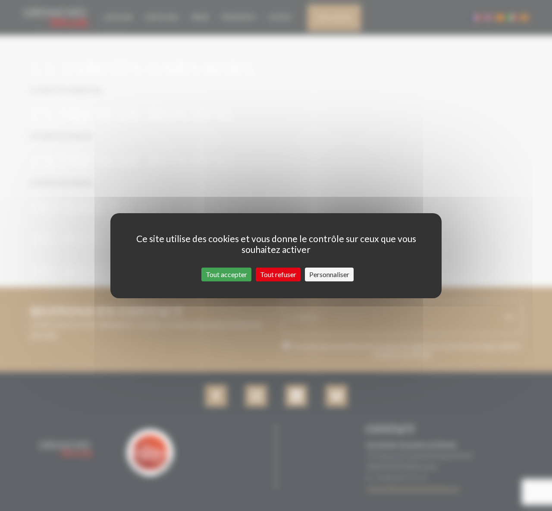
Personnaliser (329, 274)
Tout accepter (226, 274)
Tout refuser (278, 274)
